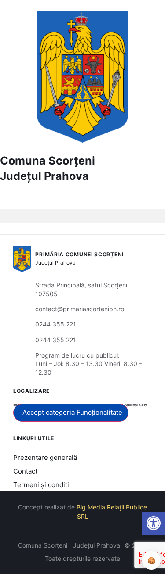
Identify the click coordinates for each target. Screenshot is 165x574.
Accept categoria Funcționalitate (72, 412)
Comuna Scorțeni (47, 160)
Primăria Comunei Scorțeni (79, 254)
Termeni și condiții (42, 485)
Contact (25, 471)
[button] (7, 201)
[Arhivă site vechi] (82, 533)
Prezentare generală (45, 457)
